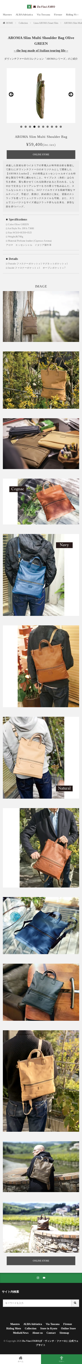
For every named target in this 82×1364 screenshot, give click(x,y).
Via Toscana (43, 14)
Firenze (58, 14)
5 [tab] (39, 127)
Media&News (20, 1332)
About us (37, 1332)
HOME (9, 23)
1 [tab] (21, 127)
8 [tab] (52, 127)
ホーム (20, 1361)
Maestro (7, 14)
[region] (41, 95)
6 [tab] (43, 127)
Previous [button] (11, 94)
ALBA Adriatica (24, 14)
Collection (23, 23)
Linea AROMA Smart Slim (46, 23)
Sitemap (64, 1332)
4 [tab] (34, 127)
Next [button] (70, 94)
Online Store (68, 1328)
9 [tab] (56, 127)
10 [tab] (61, 127)
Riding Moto (73, 14)
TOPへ (61, 1361)
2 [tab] (26, 127)
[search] (75, 1303)
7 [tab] (48, 127)
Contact (51, 1332)
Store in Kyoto (48, 1328)
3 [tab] (30, 127)
